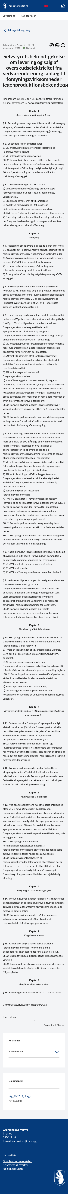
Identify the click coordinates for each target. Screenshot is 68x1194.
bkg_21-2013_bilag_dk (21, 1096)
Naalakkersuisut (13, 1168)
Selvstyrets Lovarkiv (15, 1165)
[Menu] (62, 6)
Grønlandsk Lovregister (17, 1161)
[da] (46, 6)
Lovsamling (9, 15)
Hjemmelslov (16, 1051)
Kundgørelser (28, 15)
